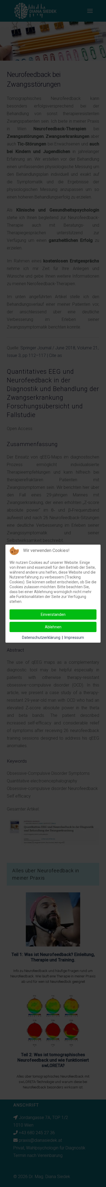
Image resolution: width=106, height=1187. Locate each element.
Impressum (74, 637)
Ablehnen (53, 627)
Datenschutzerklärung (41, 637)
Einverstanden (53, 614)
